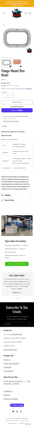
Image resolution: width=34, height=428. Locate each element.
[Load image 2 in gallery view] (17, 62)
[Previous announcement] (3, 3)
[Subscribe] (28, 324)
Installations (8, 391)
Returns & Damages (11, 399)
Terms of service (12, 423)
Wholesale (7, 367)
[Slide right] (21, 299)
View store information (11, 121)
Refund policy (15, 420)
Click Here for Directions (17, 264)
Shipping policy (23, 423)
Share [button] (5, 126)
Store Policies (8, 371)
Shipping (3, 85)
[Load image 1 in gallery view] (6, 62)
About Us (7, 360)
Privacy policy (25, 420)
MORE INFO (16, 292)
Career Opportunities (11, 363)
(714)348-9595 (16, 334)
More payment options (17, 106)
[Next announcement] (31, 3)
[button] (4, 13)
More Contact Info (10, 349)
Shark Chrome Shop (16, 418)
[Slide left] (13, 299)
